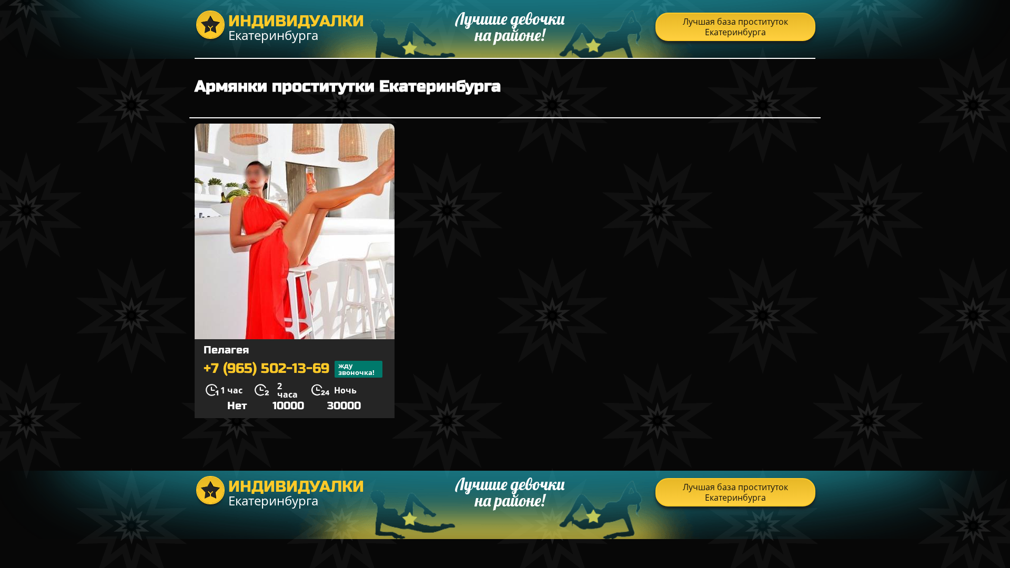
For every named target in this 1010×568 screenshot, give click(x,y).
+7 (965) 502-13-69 (289, 369)
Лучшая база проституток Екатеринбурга (735, 27)
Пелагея (226, 350)
